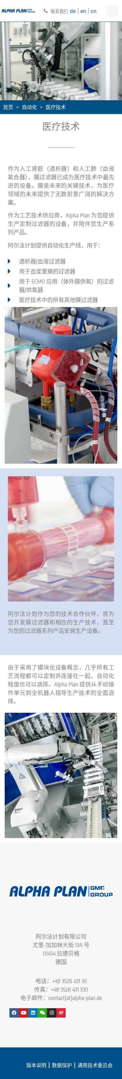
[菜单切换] (113, 11)
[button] (13, 385)
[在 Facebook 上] (14, 1013)
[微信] (42, 1013)
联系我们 (59, 11)
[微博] (61, 1013)
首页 (8, 107)
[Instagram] (51, 1013)
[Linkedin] (33, 1013)
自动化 (29, 107)
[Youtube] (23, 1013)
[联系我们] (46, 11)
